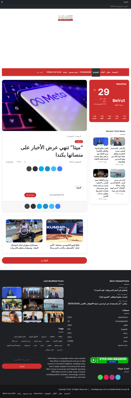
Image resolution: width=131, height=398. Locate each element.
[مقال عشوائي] (8, 6)
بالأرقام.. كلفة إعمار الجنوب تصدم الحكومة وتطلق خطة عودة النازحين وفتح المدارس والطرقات (117, 155)
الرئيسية (115, 72)
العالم (103, 72)
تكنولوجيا (96, 72)
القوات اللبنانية (57, 341)
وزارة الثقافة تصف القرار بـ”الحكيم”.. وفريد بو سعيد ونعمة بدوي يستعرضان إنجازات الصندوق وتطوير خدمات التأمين (100, 188)
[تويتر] (53, 168)
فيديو (126, 337)
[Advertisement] (65, 45)
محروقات (27, 345)
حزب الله (15, 341)
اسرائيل (43, 337)
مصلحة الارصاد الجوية (13, 345)
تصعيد (47, 341)
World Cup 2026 (54, 72)
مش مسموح (73, 72)
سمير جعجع (58, 345)
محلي (108, 72)
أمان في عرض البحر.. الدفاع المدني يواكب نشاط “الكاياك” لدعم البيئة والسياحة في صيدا (117, 185)
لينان (35, 345)
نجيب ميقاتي (50, 350)
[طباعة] (29, 168)
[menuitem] (130, 2)
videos (52, 337)
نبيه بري (59, 350)
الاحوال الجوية (33, 337)
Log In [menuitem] (126, 2)
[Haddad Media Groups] (65, 18)
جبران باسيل (38, 341)
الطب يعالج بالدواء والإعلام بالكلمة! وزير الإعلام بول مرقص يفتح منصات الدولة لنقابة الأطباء (101, 153)
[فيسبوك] (59, 168)
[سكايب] (41, 168)
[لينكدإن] (47, 168)
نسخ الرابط (30, 195)
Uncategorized (122, 321)
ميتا (78, 187)
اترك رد (44, 260)
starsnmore (85, 72)
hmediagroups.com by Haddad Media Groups (109, 389)
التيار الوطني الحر (19, 337)
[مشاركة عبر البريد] (35, 168)
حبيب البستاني (25, 341)
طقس (49, 345)
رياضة (65, 72)
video (60, 337)
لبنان (42, 345)
